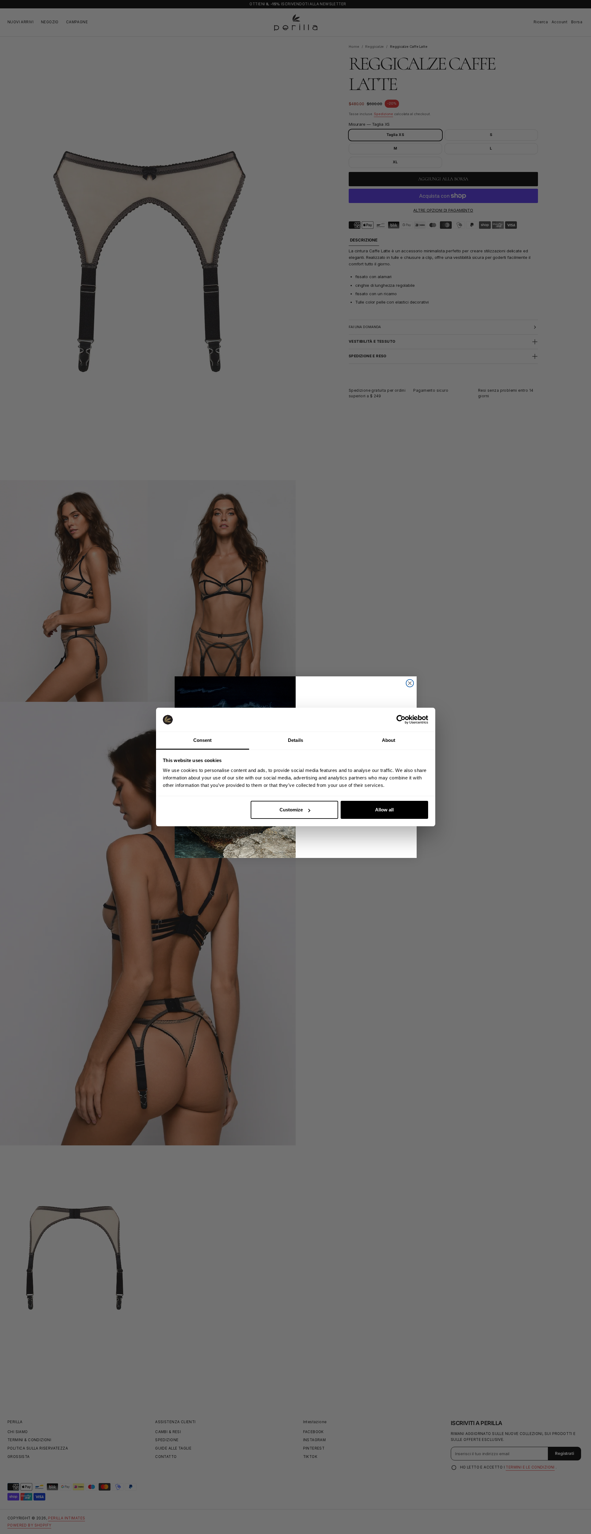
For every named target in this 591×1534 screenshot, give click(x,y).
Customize (291, 809)
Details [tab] (295, 740)
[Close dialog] (410, 683)
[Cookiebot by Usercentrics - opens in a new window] (401, 719)
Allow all (384, 809)
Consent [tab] (202, 740)
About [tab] (389, 740)
